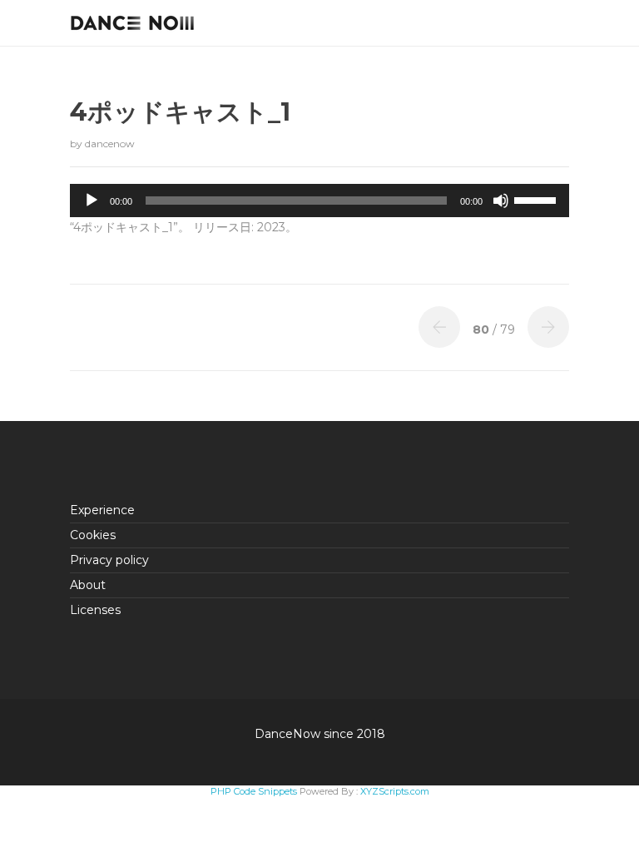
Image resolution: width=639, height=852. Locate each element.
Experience (102, 510)
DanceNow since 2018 (320, 733)
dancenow (110, 143)
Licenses (95, 610)
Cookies (93, 535)
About (88, 585)
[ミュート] (501, 200)
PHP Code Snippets (254, 791)
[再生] (91, 200)
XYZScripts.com (394, 791)
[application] (319, 200)
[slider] (537, 199)
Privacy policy (109, 560)
